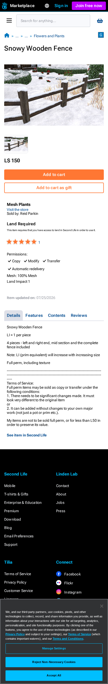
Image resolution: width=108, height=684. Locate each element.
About (61, 494)
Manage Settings (54, 648)
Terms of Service (17, 574)
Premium (11, 511)
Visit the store (17, 209)
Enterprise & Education (23, 502)
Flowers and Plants (49, 36)
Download (12, 519)
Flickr (68, 583)
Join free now (88, 5)
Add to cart (54, 174)
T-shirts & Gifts (16, 494)
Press (60, 511)
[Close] (101, 606)
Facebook (72, 574)
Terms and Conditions (68, 638)
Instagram (72, 592)
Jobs (60, 502)
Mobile (9, 486)
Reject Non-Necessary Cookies (53, 662)
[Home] (6, 36)
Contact (62, 486)
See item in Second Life (27, 435)
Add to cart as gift (54, 187)
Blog (8, 528)
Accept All (54, 675)
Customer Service (18, 591)
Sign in (61, 5)
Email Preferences (19, 536)
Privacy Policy (15, 582)
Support (10, 544)
